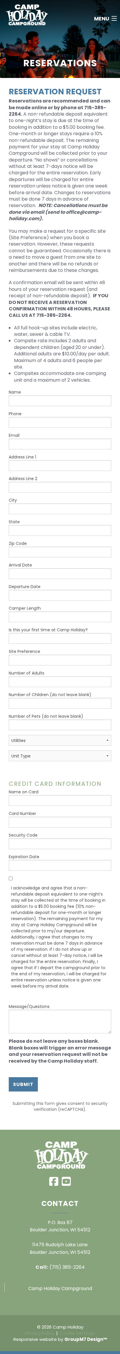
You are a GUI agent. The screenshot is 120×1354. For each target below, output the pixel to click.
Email (14, 435)
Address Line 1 (22, 457)
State (14, 522)
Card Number (22, 813)
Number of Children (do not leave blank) (50, 695)
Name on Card (23, 792)
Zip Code (18, 543)
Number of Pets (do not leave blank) (46, 716)
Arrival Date (20, 565)
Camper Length (25, 608)
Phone (15, 414)
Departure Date (24, 587)
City (13, 500)
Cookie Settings (77, 1333)
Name (15, 392)
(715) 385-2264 (60, 1267)
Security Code (23, 835)
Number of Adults (26, 673)
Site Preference (24, 651)
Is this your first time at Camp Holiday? (48, 630)
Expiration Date (24, 857)
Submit (23, 1084)
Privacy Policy (39, 1333)
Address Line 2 (23, 479)
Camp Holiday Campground (60, 1288)
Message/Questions (29, 1006)
